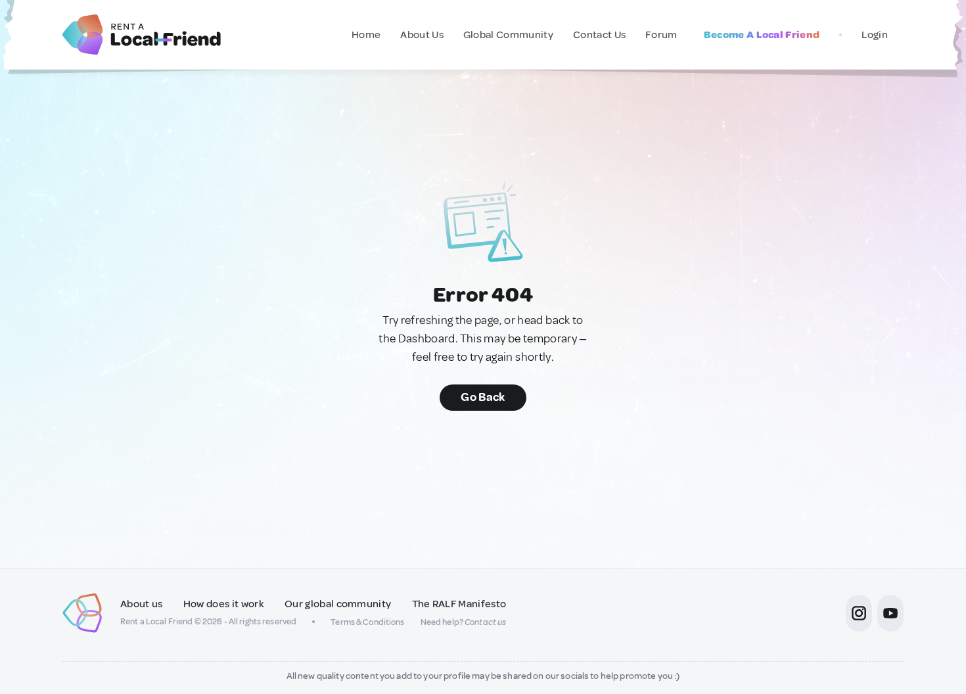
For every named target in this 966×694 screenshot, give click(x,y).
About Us (422, 35)
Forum (661, 35)
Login (875, 35)
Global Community (508, 35)
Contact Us (599, 35)
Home (366, 35)
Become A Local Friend (762, 35)
